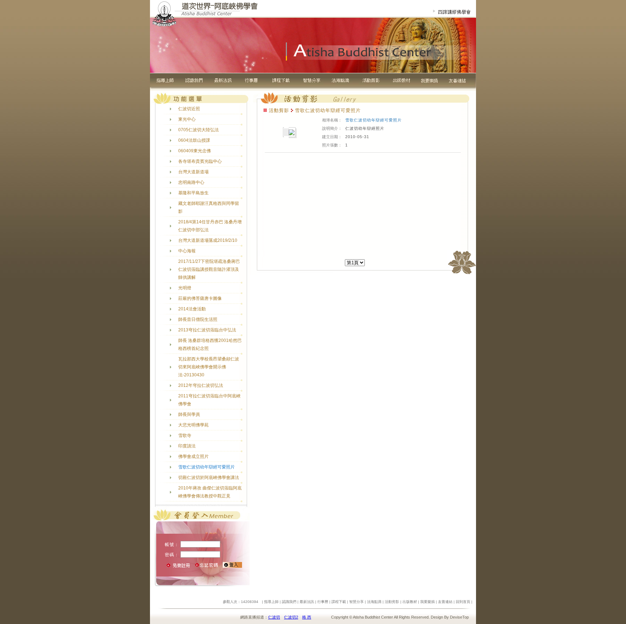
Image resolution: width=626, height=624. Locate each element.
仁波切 (274, 617)
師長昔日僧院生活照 (197, 319)
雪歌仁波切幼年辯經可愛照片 (206, 467)
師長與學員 (189, 414)
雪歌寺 (184, 435)
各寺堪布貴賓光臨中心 (200, 161)
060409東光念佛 (194, 150)
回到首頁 (463, 602)
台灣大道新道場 (193, 171)
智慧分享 (356, 602)
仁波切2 (291, 617)
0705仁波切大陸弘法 (198, 129)
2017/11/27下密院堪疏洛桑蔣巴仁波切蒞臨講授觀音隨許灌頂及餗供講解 (209, 269)
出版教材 (409, 602)
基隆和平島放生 (193, 192)
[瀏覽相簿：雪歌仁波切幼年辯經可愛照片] (292, 133)
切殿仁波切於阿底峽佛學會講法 (208, 477)
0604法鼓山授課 (194, 140)
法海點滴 (374, 602)
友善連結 (445, 602)
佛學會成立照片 (193, 456)
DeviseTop (459, 617)
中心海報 (187, 250)
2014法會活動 (192, 308)
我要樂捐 (427, 602)
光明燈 (184, 287)
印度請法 (187, 446)
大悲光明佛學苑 (193, 424)
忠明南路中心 (191, 182)
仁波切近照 (189, 108)
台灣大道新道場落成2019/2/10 (207, 240)
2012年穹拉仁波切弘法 (200, 385)
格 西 (306, 617)
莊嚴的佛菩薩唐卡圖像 (200, 298)
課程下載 (338, 602)
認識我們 (289, 602)
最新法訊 (307, 602)
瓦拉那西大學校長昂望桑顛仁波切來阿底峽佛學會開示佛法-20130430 (208, 366)
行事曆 (322, 602)
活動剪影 (392, 602)
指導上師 (271, 602)
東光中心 (187, 119)
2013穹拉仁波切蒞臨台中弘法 (207, 329)
